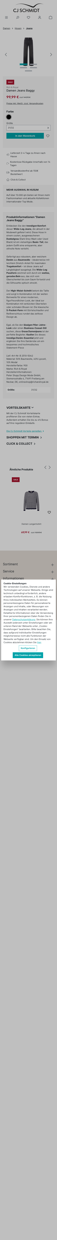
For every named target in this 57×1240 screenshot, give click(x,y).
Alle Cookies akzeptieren (28, 655)
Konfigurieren (28, 648)
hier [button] (39, 642)
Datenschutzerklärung (23, 619)
